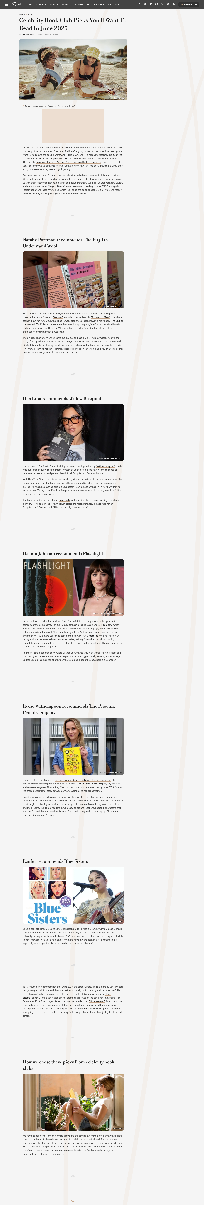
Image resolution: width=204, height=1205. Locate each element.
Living (79, 4)
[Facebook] (139, 5)
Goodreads (64, 500)
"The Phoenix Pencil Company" (92, 783)
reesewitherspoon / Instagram (111, 772)
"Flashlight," (106, 625)
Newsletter (190, 4)
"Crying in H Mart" (100, 317)
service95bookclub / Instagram (110, 459)
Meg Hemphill (28, 35)
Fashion (67, 4)
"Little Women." (97, 1001)
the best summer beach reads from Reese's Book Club (83, 780)
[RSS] (174, 5)
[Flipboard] (150, 5)
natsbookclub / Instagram (113, 306)
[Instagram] (156, 5)
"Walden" (58, 317)
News (29, 4)
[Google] (168, 5)
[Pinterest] (144, 5)
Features (113, 4)
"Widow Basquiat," (105, 466)
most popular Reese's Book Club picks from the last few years (68, 162)
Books (30, 14)
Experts (41, 4)
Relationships (95, 4)
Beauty (54, 4)
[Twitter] (162, 5)
